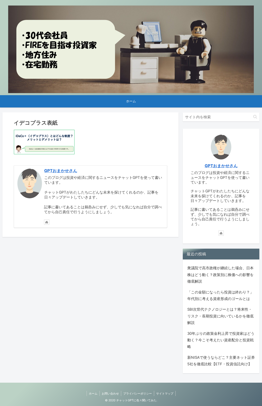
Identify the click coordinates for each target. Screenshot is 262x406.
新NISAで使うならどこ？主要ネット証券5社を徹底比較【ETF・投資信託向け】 (221, 360)
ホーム (93, 393)
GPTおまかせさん (60, 170)
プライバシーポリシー (137, 393)
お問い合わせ (110, 393)
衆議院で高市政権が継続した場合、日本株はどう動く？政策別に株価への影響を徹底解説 (220, 274)
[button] (255, 116)
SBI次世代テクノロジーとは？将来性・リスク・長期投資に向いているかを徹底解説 (220, 316)
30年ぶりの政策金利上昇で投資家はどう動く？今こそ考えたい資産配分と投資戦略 (220, 340)
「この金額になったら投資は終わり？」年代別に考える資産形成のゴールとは (220, 295)
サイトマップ (164, 393)
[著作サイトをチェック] (46, 222)
